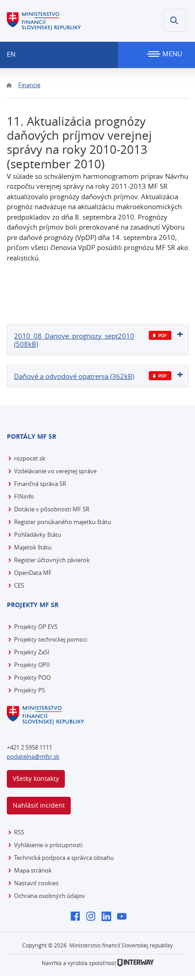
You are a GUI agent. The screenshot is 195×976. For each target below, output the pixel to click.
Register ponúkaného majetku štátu (62, 522)
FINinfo (24, 496)
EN (11, 54)
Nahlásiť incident (39, 805)
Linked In (109, 917)
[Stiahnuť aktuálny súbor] (160, 335)
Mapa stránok (33, 870)
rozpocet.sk (29, 458)
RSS (19, 832)
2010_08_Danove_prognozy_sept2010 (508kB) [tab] (74, 339)
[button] (174, 20)
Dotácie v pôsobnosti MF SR (51, 509)
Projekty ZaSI (31, 652)
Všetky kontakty (36, 778)
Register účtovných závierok (52, 560)
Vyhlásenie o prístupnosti (48, 845)
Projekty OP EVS (36, 627)
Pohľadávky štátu (37, 534)
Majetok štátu (33, 547)
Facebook (78, 917)
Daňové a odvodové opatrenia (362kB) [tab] (74, 376)
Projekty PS (29, 690)
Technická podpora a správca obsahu (64, 857)
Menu (171, 53)
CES (19, 585)
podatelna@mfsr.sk (33, 756)
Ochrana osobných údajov (49, 896)
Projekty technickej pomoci (50, 639)
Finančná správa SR (40, 484)
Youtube (124, 917)
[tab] (97, 339)
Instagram (93, 917)
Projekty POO (32, 677)
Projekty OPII (32, 665)
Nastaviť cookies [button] (36, 883)
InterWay (135, 962)
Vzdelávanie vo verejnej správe (55, 471)
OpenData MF (33, 573)
